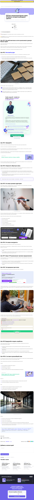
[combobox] (10, 237)
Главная (2, 6)
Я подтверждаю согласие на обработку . (6, 333)
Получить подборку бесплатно (16, 135)
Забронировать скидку (7, 280)
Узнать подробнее (8, 481)
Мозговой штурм (10, 52)
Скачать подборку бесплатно (23, 237)
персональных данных (8, 333)
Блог (4, 6)
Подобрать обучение (17, 496)
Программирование (8, 478)
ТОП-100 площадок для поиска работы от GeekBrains (8, 321)
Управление (7, 14)
